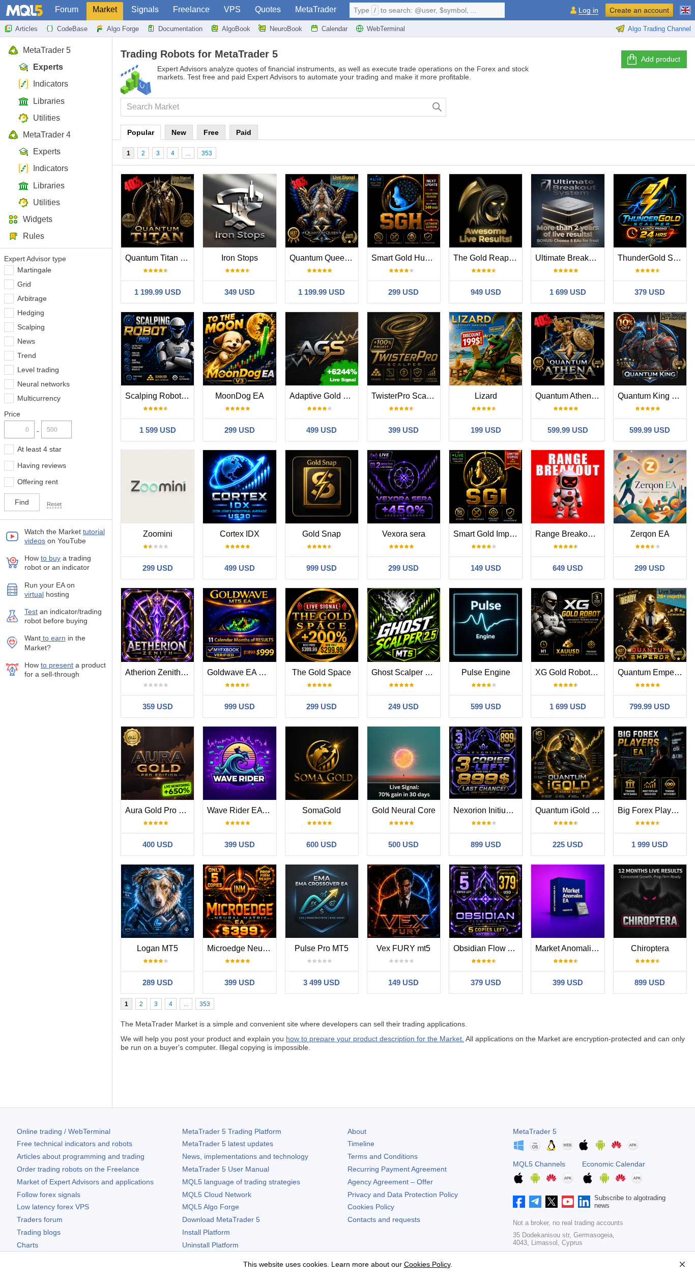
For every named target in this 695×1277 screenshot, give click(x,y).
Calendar (334, 29)
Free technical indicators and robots (74, 1144)
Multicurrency (39, 398)
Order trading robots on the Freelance (78, 1169)
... (188, 153)
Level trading (38, 370)
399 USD (403, 430)
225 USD (568, 844)
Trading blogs (39, 1232)
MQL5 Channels (539, 1164)
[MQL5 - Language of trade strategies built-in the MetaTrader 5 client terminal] (24, 10)
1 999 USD (649, 844)
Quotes (268, 9)
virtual (34, 594)
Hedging (30, 313)
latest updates (227, 1144)
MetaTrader (315, 9)
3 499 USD (321, 982)
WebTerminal (386, 29)
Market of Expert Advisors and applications (85, 1182)
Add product (660, 59)
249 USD (403, 706)
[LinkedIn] (584, 1202)
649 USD (568, 568)
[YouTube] (568, 1202)
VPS (232, 9)
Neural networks (43, 384)
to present (57, 665)
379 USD (649, 292)
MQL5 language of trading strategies (241, 1182)
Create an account (639, 10)
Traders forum (40, 1219)
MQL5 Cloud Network (216, 1194)
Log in (588, 10)
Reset (54, 504)
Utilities (46, 118)
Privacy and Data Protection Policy (402, 1194)
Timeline (360, 1144)
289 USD (157, 982)
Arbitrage (32, 298)
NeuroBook (286, 29)
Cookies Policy (370, 1207)
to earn (53, 638)
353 (206, 153)
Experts (48, 67)
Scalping (31, 327)
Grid (24, 284)
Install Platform (206, 1232)
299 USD (403, 292)
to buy (51, 558)
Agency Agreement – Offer (390, 1182)
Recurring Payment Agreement (397, 1169)
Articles (26, 29)
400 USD (157, 844)
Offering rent (37, 482)
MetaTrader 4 (47, 134)
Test (31, 611)
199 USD (486, 430)
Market (105, 9)
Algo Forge (123, 29)
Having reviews (41, 465)
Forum (66, 9)
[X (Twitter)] (551, 1202)
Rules (33, 236)
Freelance (191, 9)
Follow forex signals (48, 1194)
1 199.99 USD (157, 292)
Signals (145, 9)
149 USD (486, 568)
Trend (26, 355)
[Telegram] (535, 1202)
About (356, 1131)
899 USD (486, 844)
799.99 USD (649, 706)
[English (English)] (685, 6)
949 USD (486, 292)
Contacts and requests (383, 1219)
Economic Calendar (613, 1164)
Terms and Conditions (382, 1156)
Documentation (180, 29)
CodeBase (72, 29)
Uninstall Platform (210, 1245)
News (26, 341)
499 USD (321, 430)
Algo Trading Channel (659, 29)
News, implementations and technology (245, 1156)
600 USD (321, 844)
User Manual (225, 1169)
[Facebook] (519, 1202)
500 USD (403, 844)
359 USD (157, 706)
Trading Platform (231, 1131)
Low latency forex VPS (53, 1207)
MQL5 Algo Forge (210, 1207)
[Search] (437, 107)
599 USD (486, 706)
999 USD (321, 568)
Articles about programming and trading (80, 1156)
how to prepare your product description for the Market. (375, 1039)
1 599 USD (157, 430)
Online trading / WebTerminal (63, 1131)
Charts (27, 1245)
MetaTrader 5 (47, 50)
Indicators (50, 83)
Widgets (37, 219)
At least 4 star (39, 449)
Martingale (34, 270)
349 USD (239, 292)
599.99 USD (567, 430)
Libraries (49, 101)
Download (221, 1219)
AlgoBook (236, 29)
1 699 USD (567, 292)
